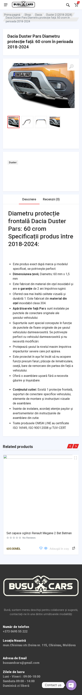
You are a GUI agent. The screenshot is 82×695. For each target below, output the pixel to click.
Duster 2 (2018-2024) (59, 14)
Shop (28, 14)
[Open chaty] (71, 685)
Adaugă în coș (59, 548)
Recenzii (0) (51, 199)
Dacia (38, 14)
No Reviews (29, 537)
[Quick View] (45, 548)
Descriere (29, 199)
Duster (13, 162)
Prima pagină (12, 14)
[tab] (29, 199)
